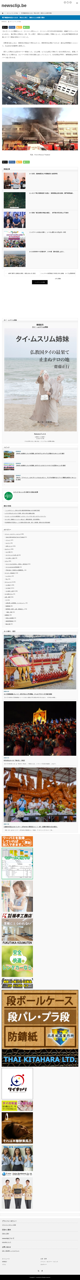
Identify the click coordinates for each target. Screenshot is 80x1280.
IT (6, 600)
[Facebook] (41, 1270)
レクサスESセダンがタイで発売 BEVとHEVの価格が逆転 (20, 513)
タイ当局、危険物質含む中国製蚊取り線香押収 (43, 173)
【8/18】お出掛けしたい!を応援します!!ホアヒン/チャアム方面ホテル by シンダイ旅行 (40, 453)
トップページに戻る (40, 282)
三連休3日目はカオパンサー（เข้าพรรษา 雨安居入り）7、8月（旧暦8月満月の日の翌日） (31, 827)
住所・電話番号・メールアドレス (10, 1250)
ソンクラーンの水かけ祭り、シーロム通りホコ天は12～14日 (47, 232)
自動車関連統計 (10, 621)
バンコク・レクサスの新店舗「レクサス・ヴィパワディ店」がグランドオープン (25, 516)
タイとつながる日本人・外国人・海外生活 (16, 564)
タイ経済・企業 (10, 591)
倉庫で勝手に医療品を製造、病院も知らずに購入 (22, 273)
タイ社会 (19, 21)
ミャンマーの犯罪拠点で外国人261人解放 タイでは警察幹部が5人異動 (58, 274)
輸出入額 (8, 624)
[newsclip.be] (14, 5)
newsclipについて (6, 1242)
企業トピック (9, 546)
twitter (68, 2)
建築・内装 (9, 612)
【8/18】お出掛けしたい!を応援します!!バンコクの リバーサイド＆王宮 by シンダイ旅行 (41, 465)
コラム (6, 561)
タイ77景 (8, 552)
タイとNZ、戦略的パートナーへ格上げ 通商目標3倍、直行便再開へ (22, 519)
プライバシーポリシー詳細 (9, 1225)
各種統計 (7, 615)
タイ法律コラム (9, 594)
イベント (8, 540)
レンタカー (8, 576)
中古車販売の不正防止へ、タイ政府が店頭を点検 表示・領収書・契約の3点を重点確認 (27, 522)
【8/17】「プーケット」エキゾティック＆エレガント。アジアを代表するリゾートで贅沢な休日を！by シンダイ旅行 (46, 478)
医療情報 (8, 606)
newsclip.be (38, 1277)
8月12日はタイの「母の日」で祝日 (14, 760)
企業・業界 (7, 597)
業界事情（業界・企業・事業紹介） (15, 609)
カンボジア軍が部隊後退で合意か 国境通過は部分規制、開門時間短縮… (51, 193)
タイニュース (13, 21)
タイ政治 (8, 585)
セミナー (8, 543)
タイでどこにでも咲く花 (12, 555)
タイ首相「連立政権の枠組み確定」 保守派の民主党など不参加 (48, 212)
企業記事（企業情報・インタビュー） (15, 603)
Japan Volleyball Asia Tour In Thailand (15, 537)
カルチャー (7, 549)
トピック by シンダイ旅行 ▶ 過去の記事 (25, 492)
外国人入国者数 (10, 618)
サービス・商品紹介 (10, 573)
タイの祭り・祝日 (10, 558)
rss (65, 2)
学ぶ (7, 579)
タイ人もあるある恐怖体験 (12, 567)
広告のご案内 (5, 1233)
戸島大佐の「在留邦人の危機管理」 (15, 570)
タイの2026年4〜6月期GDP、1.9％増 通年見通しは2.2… (47, 251)
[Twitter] (38, 1270)
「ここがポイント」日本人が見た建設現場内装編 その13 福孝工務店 (22, 510)
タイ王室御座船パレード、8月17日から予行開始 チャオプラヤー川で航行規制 (28, 694)
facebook (70, 2)
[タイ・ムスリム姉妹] (40, 431)
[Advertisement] (40, 301)
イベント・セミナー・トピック (13, 534)
